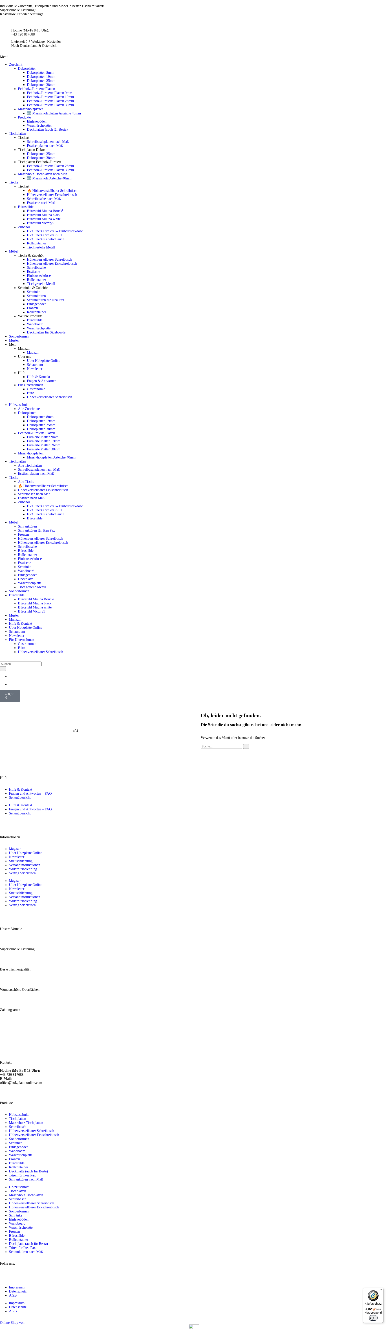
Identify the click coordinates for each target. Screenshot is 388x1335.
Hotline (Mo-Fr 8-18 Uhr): (30, 30)
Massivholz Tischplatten (26, 1123)
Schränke (33, 292)
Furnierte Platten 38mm (43, 449)
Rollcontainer (36, 243)
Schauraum (35, 365)
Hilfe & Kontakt (38, 377)
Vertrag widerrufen (22, 873)
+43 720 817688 (23, 34)
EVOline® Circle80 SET (45, 235)
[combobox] (21, 664)
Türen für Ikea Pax (22, 1175)
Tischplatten (17, 133)
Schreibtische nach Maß (44, 199)
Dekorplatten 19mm (41, 76)
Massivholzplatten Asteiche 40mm (51, 457)
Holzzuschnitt (19, 405)
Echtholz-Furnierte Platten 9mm (49, 93)
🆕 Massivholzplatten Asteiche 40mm (54, 113)
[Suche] (3, 668)
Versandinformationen (24, 865)
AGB (13, 1295)
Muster (14, 340)
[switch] (373, 1318)
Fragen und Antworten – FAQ (30, 793)
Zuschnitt (15, 64)
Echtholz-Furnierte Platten (36, 89)
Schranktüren (36, 296)
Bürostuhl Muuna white (44, 219)
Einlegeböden (36, 121)
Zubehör (24, 227)
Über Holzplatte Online (43, 360)
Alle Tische (26, 481)
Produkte (24, 117)
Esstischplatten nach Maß (45, 146)
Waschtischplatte (39, 328)
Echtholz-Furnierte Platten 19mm (50, 97)
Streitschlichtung (21, 861)
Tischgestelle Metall (41, 247)
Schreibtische (36, 267)
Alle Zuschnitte (29, 409)
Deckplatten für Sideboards (46, 332)
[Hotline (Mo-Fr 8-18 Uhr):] (5, 34)
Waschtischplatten (39, 125)
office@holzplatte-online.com (21, 1081)
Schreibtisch (17, 1127)
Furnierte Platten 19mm (43, 441)
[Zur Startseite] (194, 22)
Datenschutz (17, 1291)
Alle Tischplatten (30, 465)
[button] (4, 57)
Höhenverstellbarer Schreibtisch (49, 259)
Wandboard (35, 324)
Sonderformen (19, 336)
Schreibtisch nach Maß (34, 494)
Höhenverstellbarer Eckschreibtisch (52, 195)
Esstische (33, 271)
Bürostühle (25, 207)
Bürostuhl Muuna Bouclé (45, 211)
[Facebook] (17, 1271)
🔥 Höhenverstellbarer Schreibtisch (52, 190)
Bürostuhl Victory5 (40, 223)
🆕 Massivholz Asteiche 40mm (49, 178)
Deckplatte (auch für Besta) (28, 1171)
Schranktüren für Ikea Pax (45, 300)
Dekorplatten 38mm (41, 85)
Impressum (16, 1287)
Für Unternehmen (30, 385)
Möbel (13, 251)
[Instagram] (5, 1271)
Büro (30, 393)
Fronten (32, 308)
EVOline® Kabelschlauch (45, 239)
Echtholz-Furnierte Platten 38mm (50, 105)
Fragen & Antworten (41, 381)
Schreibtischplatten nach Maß (48, 141)
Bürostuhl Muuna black (43, 215)
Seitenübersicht (20, 797)
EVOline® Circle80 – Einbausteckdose (55, 231)
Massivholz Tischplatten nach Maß (42, 174)
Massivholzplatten (31, 109)
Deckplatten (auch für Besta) (47, 129)
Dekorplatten (27, 68)
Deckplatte (25, 579)
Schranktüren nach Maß (26, 1179)
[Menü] (381, 1290)
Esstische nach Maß (41, 203)
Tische (13, 182)
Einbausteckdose (39, 275)
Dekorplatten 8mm (40, 72)
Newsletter (34, 369)
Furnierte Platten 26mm (43, 445)
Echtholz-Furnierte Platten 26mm (50, 101)
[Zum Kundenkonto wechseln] (10, 684)
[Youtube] (29, 1271)
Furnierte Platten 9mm (42, 437)
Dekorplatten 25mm (41, 81)
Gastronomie (36, 389)
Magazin (33, 352)
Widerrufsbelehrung (23, 869)
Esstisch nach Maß (31, 498)
